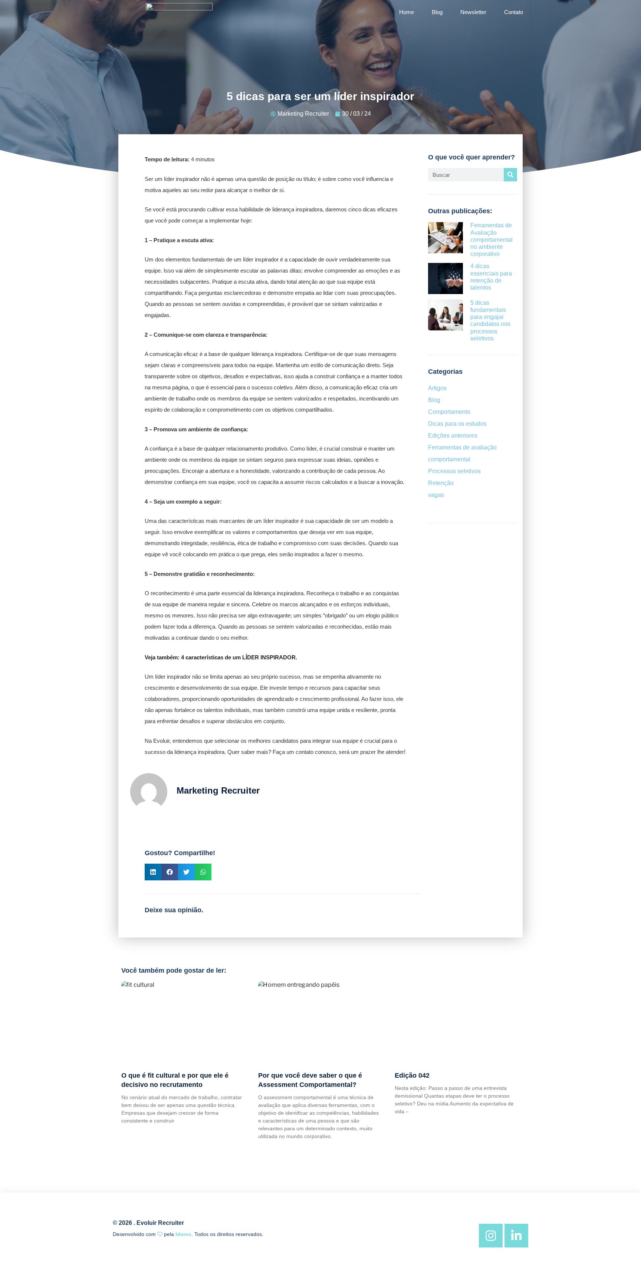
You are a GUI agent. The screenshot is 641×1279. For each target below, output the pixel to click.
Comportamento (449, 412)
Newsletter (473, 12)
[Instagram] (491, 1235)
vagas (436, 495)
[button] (153, 872)
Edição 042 (412, 1075)
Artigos (437, 388)
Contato (513, 12)
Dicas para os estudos (457, 424)
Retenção (441, 483)
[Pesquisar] (510, 174)
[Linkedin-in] (516, 1235)
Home (406, 12)
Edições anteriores (452, 435)
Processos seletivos (454, 471)
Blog (437, 12)
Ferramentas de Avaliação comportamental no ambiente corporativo (491, 239)
